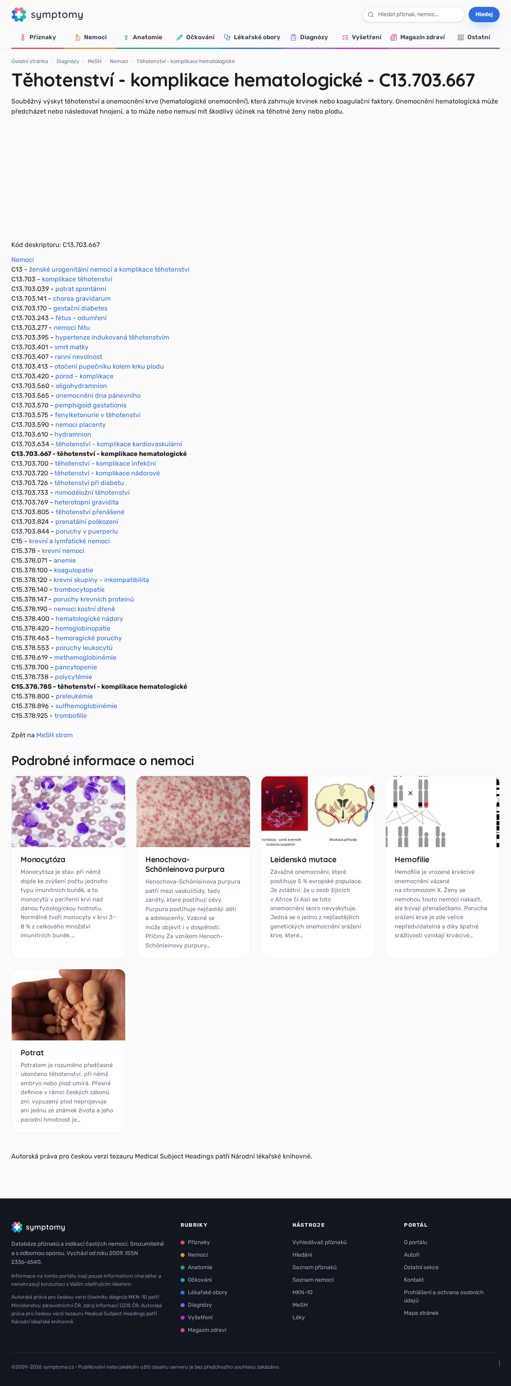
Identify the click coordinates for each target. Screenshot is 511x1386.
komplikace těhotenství (77, 279)
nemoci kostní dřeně (84, 609)
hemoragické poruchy (89, 638)
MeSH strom (54, 735)
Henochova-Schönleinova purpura (185, 864)
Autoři (411, 1254)
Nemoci (95, 37)
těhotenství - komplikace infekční (105, 463)
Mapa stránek (421, 1313)
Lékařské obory (257, 37)
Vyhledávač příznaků (319, 1242)
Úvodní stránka (29, 61)
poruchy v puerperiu (87, 531)
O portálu (415, 1242)
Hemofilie (412, 859)
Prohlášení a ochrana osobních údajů (444, 1296)
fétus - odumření (81, 318)
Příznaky (42, 37)
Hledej (484, 14)
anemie (65, 560)
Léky (298, 1317)
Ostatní (478, 37)
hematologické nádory (89, 618)
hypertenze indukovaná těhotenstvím (112, 337)
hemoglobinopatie (82, 628)
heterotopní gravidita (87, 502)
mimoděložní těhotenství (92, 492)
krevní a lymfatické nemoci (69, 541)
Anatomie (147, 37)
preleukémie (74, 696)
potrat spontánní (80, 289)
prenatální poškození (86, 521)
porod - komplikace (84, 376)
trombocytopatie (79, 589)
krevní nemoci (63, 551)
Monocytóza (43, 859)
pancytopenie (76, 667)
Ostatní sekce (421, 1267)
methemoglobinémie (85, 657)
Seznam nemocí (313, 1279)
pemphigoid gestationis (90, 405)
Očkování (200, 37)
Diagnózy (314, 37)
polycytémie (73, 677)
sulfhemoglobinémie (86, 706)
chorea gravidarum (82, 298)
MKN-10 (302, 1292)
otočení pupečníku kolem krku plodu (109, 366)
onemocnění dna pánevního (98, 395)
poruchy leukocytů (84, 648)
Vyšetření (366, 37)
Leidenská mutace (303, 859)
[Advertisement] (255, 178)
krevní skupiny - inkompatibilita (101, 580)
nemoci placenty (80, 424)
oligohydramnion (81, 386)
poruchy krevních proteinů (93, 599)
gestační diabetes (80, 308)
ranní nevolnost (78, 357)
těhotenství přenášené (90, 512)
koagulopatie (73, 570)
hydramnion (73, 434)
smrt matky (71, 347)
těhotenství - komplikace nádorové (107, 473)
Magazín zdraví (422, 37)
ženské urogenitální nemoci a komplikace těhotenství (109, 269)
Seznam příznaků (314, 1267)
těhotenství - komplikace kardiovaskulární (119, 444)
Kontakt (414, 1279)
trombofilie (71, 715)
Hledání (302, 1254)
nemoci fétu (72, 327)
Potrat (32, 1052)
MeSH (94, 61)
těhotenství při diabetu (89, 483)
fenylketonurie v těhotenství (98, 415)
